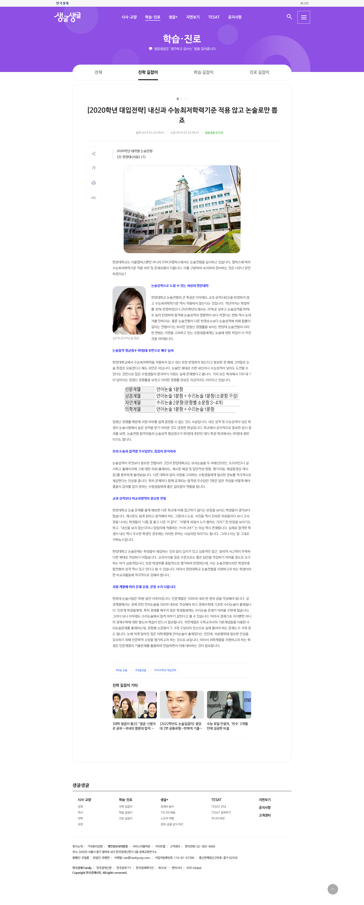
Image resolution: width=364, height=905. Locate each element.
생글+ (173, 17)
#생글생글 (140, 670)
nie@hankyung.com (136, 858)
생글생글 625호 (214, 132)
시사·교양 (128, 17)
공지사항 (234, 17)
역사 (80, 812)
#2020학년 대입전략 (165, 670)
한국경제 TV (123, 868)
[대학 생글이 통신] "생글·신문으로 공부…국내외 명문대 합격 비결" (134, 728)
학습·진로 (152, 17)
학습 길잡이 (204, 72)
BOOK (162, 868)
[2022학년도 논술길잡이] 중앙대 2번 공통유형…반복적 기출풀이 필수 (181, 728)
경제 (80, 806)
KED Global (194, 868)
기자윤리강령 (95, 846)
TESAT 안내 (218, 806)
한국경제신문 (104, 868)
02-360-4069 (206, 846)
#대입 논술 (121, 670)
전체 (98, 72)
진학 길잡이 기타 (125, 685)
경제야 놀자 (167, 806)
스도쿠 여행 (167, 818)
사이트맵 (160, 846)
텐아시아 (177, 868)
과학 (80, 818)
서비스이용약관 (141, 846)
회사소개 (77, 846)
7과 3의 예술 (168, 812)
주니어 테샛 (218, 818)
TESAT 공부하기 (221, 812)
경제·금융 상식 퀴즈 (172, 824)
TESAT (213, 17)
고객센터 (175, 846)
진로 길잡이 (259, 72)
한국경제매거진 (145, 868)
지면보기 (192, 17)
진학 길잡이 (148, 72)
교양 (80, 824)
